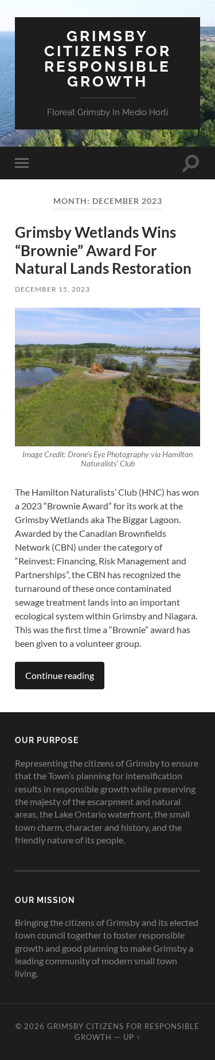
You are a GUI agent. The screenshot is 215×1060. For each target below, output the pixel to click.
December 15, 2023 (52, 289)
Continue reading (59, 675)
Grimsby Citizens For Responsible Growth (107, 58)
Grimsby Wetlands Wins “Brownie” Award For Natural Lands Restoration (103, 250)
